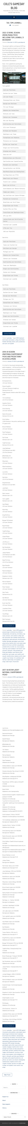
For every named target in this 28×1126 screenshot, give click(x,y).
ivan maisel (19, 643)
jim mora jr (9, 645)
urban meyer (9, 661)
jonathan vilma (6, 646)
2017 (17, 1030)
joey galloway (20, 645)
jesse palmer (20, 1048)
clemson (8, 635)
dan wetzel (7, 637)
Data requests (6, 1104)
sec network (15, 1059)
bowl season (11, 339)
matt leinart (19, 648)
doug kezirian (5, 639)
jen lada (15, 1048)
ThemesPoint (22, 1123)
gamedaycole (21, 42)
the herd (14, 1063)
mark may (4, 648)
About (4, 1100)
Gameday (9, 341)
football (4, 341)
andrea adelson (12, 1032)
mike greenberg (17, 650)
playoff (12, 1058)
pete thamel (16, 652)
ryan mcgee (11, 654)
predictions (22, 341)
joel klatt (14, 645)
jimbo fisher (5, 1050)
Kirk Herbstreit (10, 1052)
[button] (14, 17)
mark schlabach (12, 648)
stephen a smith (18, 656)
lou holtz (12, 646)
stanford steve (10, 656)
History (4, 1108)
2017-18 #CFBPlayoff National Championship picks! (12, 672)
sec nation (9, 1059)
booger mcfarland (10, 632)
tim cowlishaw (17, 658)
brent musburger (19, 1034)
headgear (9, 1047)
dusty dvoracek (13, 639)
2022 (17, 338)
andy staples (19, 1032)
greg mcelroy (5, 643)
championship (5, 634)
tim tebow (18, 1063)
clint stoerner (19, 1037)
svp (8, 658)
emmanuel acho (21, 639)
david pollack (5, 1041)
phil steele (4, 1058)
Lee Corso (17, 1052)
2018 (20, 1030)
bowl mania (5, 339)
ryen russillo (18, 654)
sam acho (4, 343)
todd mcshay (10, 659)
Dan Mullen (21, 339)
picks (17, 341)
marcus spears (20, 646)
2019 (17, 630)
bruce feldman (19, 632)
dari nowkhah (14, 637)
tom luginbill (11, 343)
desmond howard (13, 1041)
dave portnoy (21, 637)
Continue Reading (8, 333)
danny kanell (14, 1039)
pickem (13, 341)
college (17, 339)
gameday (9, 338)
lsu (15, 646)
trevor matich (16, 1065)
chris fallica (19, 634)
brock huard (5, 1035)
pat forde (14, 1056)
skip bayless (22, 1059)
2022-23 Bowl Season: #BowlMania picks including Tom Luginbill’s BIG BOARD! (13, 36)
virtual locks (15, 661)
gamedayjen (15, 641)
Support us (5, 1096)
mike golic (9, 650)
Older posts (7, 1074)
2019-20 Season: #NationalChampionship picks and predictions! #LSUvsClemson (12, 355)
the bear (11, 658)
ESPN (8, 1043)
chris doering (13, 634)
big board (21, 338)
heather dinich (12, 643)
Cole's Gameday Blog (14, 6)
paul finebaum (8, 652)
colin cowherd (13, 635)
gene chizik (21, 641)
